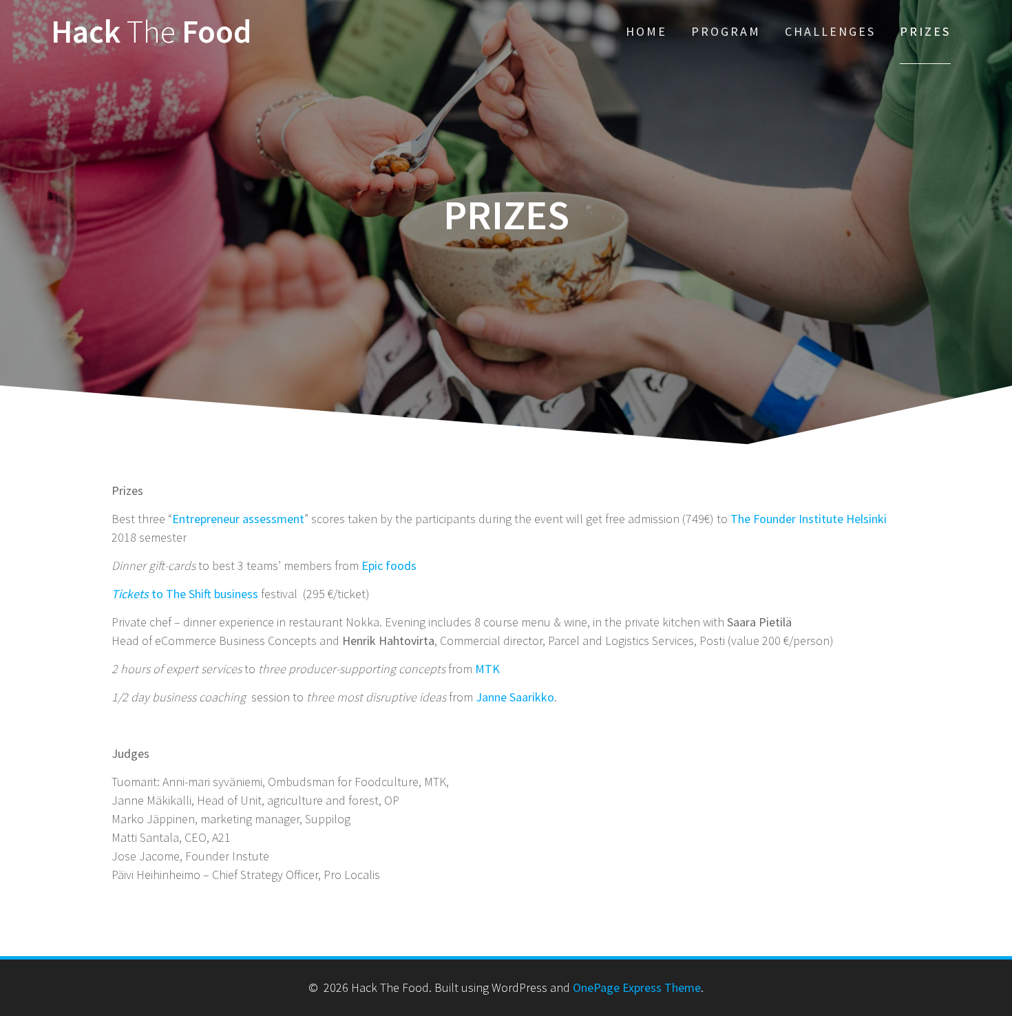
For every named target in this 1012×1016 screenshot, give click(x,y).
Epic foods (389, 565)
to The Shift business (185, 594)
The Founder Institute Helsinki (808, 519)
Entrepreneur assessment (238, 519)
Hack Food (151, 32)
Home (646, 31)
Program (726, 31)
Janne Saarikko (515, 697)
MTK (487, 669)
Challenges (830, 31)
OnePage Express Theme (637, 987)
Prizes (925, 31)
